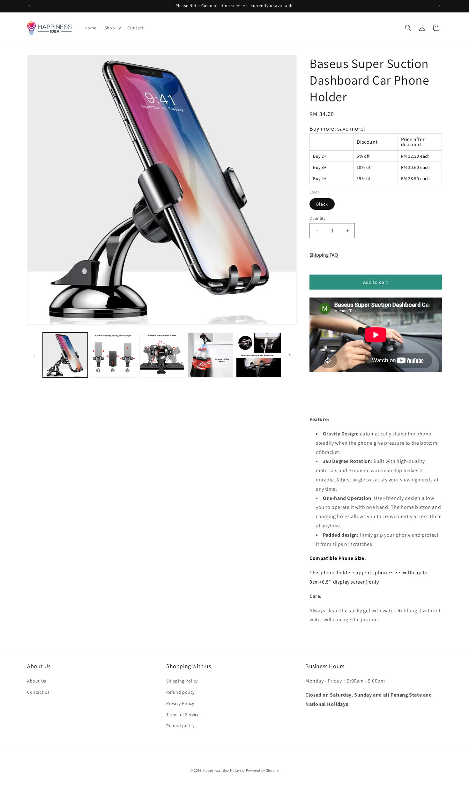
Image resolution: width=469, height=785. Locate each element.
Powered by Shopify (262, 770)
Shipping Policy (182, 681)
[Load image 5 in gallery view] (258, 355)
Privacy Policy (180, 703)
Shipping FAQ (323, 255)
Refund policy (180, 692)
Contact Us (38, 692)
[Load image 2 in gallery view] (113, 355)
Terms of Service (183, 714)
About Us (36, 681)
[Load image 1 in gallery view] (65, 355)
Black (322, 204)
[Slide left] (34, 355)
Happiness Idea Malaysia (224, 770)
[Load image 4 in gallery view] (210, 355)
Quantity (317, 218)
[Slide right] (290, 355)
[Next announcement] (440, 6)
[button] (111, 27)
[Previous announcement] (29, 6)
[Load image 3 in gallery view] (161, 355)
